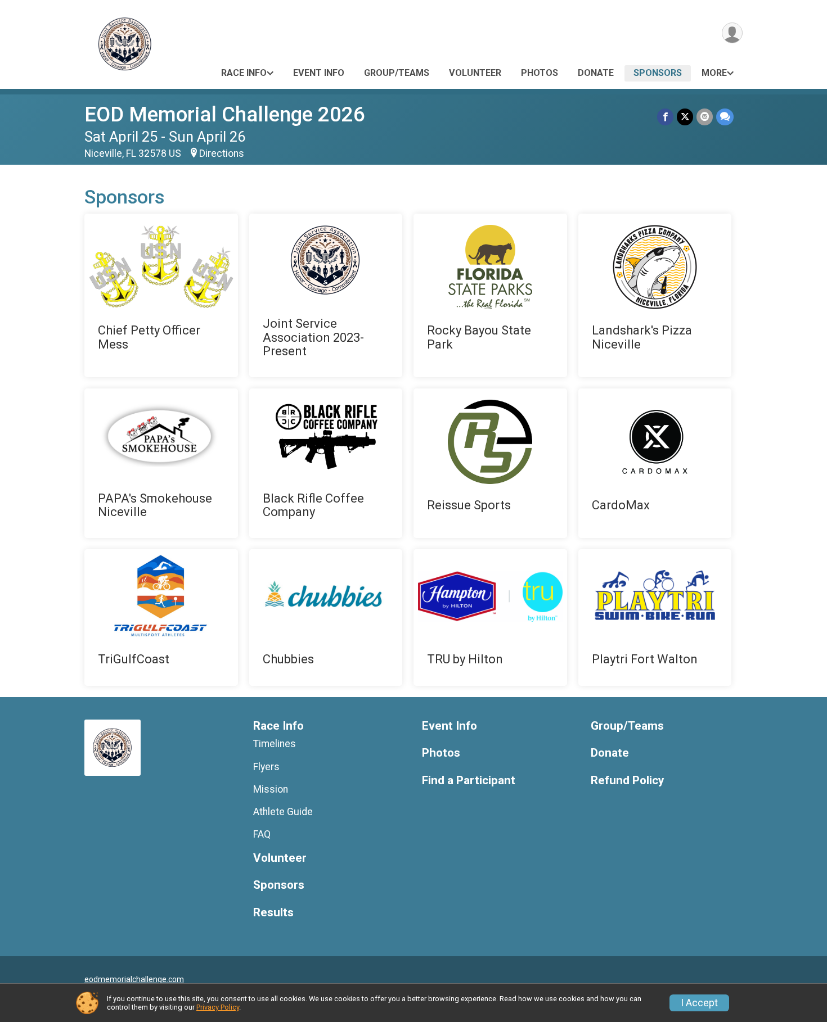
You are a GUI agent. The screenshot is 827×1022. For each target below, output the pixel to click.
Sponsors (657, 72)
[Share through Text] (725, 116)
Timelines (274, 743)
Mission (270, 789)
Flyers (266, 766)
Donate (596, 72)
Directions (221, 153)
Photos (539, 72)
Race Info (244, 72)
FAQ (262, 834)
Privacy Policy (217, 1007)
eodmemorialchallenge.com (134, 979)
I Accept (699, 1003)
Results (273, 912)
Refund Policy (627, 780)
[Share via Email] (704, 116)
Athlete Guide (283, 811)
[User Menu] (732, 32)
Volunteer (475, 72)
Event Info (318, 72)
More (714, 72)
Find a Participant (468, 780)
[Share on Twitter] (685, 116)
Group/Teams (396, 72)
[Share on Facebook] (665, 116)
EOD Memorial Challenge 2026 (224, 114)
